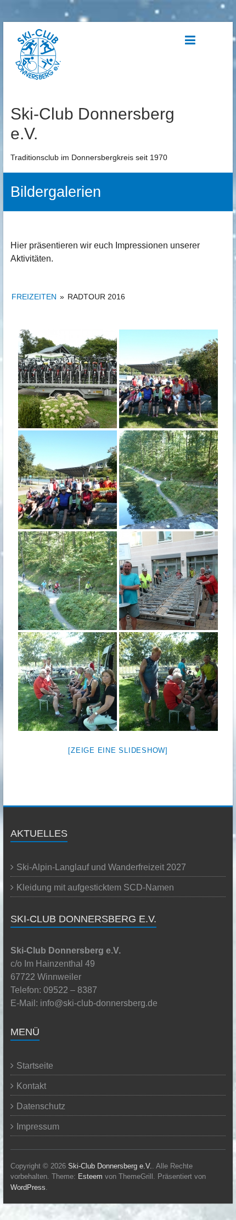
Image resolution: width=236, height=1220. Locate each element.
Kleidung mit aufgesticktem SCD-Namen (95, 887)
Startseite (34, 1065)
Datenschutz (40, 1106)
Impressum (37, 1126)
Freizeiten (34, 296)
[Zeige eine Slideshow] (118, 750)
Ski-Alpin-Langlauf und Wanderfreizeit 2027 (101, 867)
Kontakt (31, 1086)
